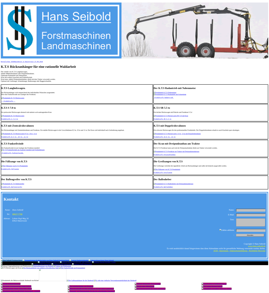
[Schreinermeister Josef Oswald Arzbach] (34, 291)
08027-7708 (17, 214)
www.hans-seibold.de (256, 246)
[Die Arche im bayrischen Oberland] (67, 284)
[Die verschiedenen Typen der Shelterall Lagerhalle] (115, 280)
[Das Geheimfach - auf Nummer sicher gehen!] (235, 289)
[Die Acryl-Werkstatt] (34, 289)
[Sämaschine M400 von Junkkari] (62, 264)
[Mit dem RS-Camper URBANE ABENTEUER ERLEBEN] (235, 286)
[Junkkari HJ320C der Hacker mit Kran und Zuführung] (76, 262)
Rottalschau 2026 (7, 61)
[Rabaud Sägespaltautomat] (42, 266)
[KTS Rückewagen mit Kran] (40, 268)
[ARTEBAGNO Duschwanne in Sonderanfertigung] (168, 286)
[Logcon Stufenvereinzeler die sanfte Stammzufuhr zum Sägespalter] (79, 260)
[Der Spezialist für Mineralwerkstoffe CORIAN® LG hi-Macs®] (34, 286)
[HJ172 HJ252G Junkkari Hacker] (49, 262)
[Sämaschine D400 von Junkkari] (82, 264)
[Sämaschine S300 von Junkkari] (42, 264)
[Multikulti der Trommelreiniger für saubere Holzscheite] (46, 260)
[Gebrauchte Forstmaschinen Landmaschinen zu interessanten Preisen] (101, 260)
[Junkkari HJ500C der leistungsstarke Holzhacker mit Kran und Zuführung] (104, 262)
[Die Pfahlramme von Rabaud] (62, 266)
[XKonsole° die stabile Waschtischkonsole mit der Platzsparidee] (101, 291)
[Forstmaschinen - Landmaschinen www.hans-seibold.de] (134, 58)
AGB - (216, 251)
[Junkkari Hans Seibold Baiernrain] (168, 284)
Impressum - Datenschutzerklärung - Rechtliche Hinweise (242, 251)
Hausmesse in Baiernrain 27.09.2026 (28, 61)
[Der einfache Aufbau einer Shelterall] (80, 280)
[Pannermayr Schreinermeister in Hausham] (101, 286)
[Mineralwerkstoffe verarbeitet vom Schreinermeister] (101, 289)
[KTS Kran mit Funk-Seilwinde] (72, 268)
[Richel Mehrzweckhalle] (53, 280)
